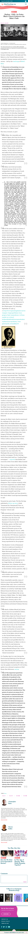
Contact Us (4, 919)
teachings (16, 61)
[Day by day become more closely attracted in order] (19, 898)
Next (27, 898)
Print (24, 795)
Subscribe (5, 914)
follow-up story (13, 503)
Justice (14, 11)
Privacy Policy (5, 921)
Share (2, 23)
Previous (1, 898)
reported (12, 459)
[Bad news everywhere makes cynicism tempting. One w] (9, 898)
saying (17, 669)
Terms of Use (5, 923)
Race (5, 793)
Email (17, 795)
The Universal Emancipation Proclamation (17, 44)
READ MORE (4, 820)
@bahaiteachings (14, 890)
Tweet (6, 23)
